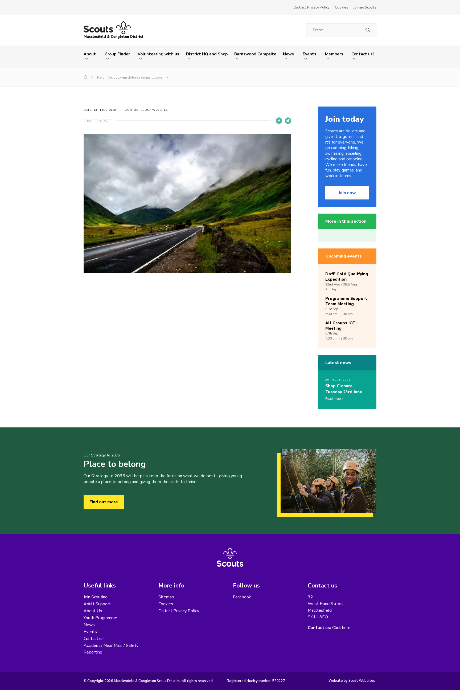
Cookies (341, 7)
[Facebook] (279, 120)
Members (334, 54)
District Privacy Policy (312, 7)
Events (309, 54)
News (288, 54)
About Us (93, 611)
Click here (341, 628)
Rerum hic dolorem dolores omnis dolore (129, 77)
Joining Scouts (365, 7)
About (90, 54)
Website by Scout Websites (351, 680)
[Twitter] (288, 120)
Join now (347, 193)
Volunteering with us (158, 54)
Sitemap (166, 597)
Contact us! (362, 54)
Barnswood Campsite (255, 54)
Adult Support (97, 604)
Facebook (242, 597)
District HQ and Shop (207, 54)
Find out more (103, 502)
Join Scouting (96, 597)
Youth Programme (100, 618)
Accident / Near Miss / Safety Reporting (111, 649)
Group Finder (117, 54)
